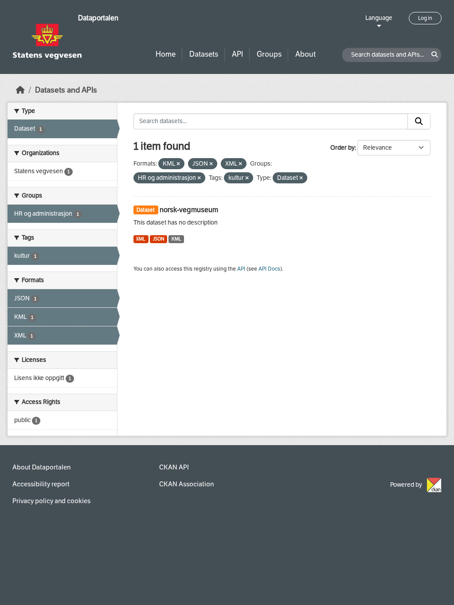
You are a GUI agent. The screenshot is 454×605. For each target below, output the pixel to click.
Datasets (203, 54)
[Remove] (178, 164)
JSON (158, 239)
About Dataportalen (41, 467)
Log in (425, 18)
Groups (269, 54)
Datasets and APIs (66, 90)
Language (378, 18)
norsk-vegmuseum (189, 210)
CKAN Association (186, 484)
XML (140, 239)
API (237, 54)
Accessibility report (41, 484)
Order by (342, 147)
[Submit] (419, 121)
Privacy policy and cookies (51, 501)
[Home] (20, 90)
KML (176, 239)
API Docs (269, 269)
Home (166, 54)
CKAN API (174, 467)
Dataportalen (98, 18)
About (305, 54)
